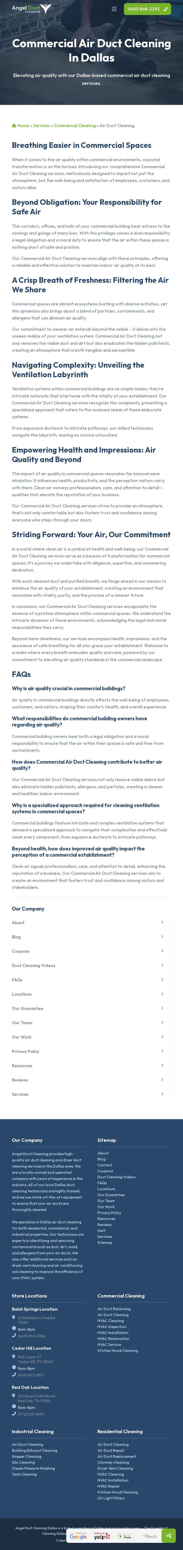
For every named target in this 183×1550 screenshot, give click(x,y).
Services (41, 125)
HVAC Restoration (113, 1338)
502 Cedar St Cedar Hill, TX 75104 (35, 1359)
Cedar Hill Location (31, 1348)
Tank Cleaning (24, 1474)
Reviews (20, 1080)
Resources (22, 1065)
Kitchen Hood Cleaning (117, 1350)
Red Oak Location (30, 1387)
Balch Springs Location (34, 1309)
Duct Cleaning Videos (33, 965)
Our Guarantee (27, 1008)
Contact (104, 1165)
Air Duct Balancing (114, 1308)
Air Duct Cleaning (113, 1314)
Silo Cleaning (23, 1462)
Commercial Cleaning (75, 125)
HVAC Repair (108, 1486)
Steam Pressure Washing (33, 1468)
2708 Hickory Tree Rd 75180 (36, 1320)
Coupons (21, 951)
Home (23, 125)
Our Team (22, 1022)
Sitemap (104, 1242)
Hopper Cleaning (26, 1456)
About (18, 922)
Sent (101, 1230)
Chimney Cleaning (113, 1462)
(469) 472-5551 (31, 1375)
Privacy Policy (25, 1051)
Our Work (22, 1037)
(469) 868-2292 (144, 9)
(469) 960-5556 (31, 1336)
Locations (22, 994)
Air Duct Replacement (116, 1456)
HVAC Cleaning (110, 1320)
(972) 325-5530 (31, 1414)
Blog (16, 937)
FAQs (17, 980)
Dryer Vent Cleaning (115, 1468)
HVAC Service (109, 1344)
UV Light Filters (111, 1498)
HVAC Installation (112, 1332)
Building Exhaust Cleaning (34, 1450)
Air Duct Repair (111, 1450)
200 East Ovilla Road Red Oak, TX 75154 (36, 1398)
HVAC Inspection (111, 1326)
